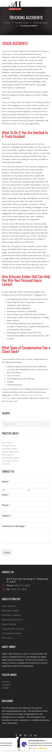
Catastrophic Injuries (11, 457)
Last (28, 490)
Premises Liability (9, 448)
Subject (6, 515)
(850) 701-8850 (22, 585)
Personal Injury (40, 22)
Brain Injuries (7, 454)
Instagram (6, 684)
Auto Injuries (7, 442)
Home (7, 22)
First (3, 490)
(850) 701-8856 (19, 589)
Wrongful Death (9, 445)
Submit (7, 552)
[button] (50, 738)
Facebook (6, 681)
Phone (6, 505)
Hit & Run (6, 463)
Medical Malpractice (10, 451)
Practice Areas (21, 22)
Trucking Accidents (10, 460)
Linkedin (5, 687)
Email (5, 494)
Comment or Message (14, 526)
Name (6, 481)
